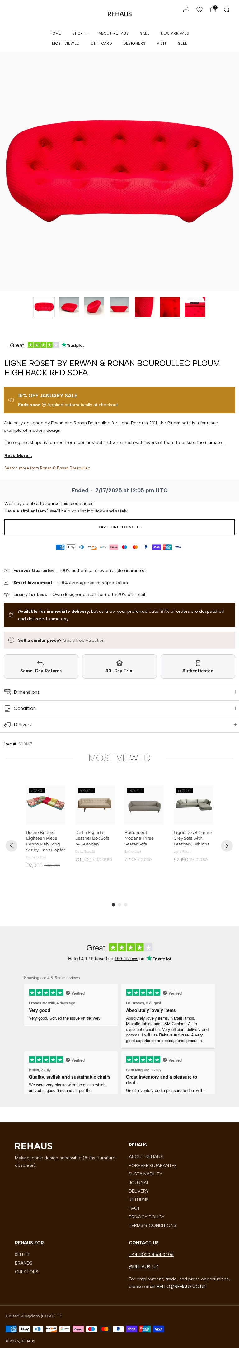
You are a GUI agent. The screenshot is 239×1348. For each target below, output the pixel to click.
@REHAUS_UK (143, 1266)
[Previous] (11, 846)
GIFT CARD (101, 43)
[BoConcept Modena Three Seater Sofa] (144, 805)
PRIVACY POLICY (147, 1217)
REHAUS (119, 14)
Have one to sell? (119, 527)
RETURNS (138, 1200)
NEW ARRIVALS (175, 33)
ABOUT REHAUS (114, 33)
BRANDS (23, 1263)
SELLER (22, 1254)
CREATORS (26, 1271)
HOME (55, 33)
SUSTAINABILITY (145, 1174)
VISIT (162, 43)
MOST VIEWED (66, 43)
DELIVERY (139, 1191)
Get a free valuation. (84, 640)
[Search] (226, 9)
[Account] (186, 9)
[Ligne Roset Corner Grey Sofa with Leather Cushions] (193, 805)
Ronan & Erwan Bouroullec (65, 468)
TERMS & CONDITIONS (152, 1225)
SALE (145, 33)
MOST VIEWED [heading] (119, 758)
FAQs (134, 1208)
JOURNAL (139, 1182)
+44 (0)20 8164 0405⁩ (151, 1254)
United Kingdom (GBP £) (31, 1315)
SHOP (78, 33)
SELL (182, 43)
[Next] (227, 846)
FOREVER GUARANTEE (153, 1165)
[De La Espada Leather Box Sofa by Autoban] (95, 805)
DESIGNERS (134, 43)
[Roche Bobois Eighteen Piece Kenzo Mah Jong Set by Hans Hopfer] (45, 805)
